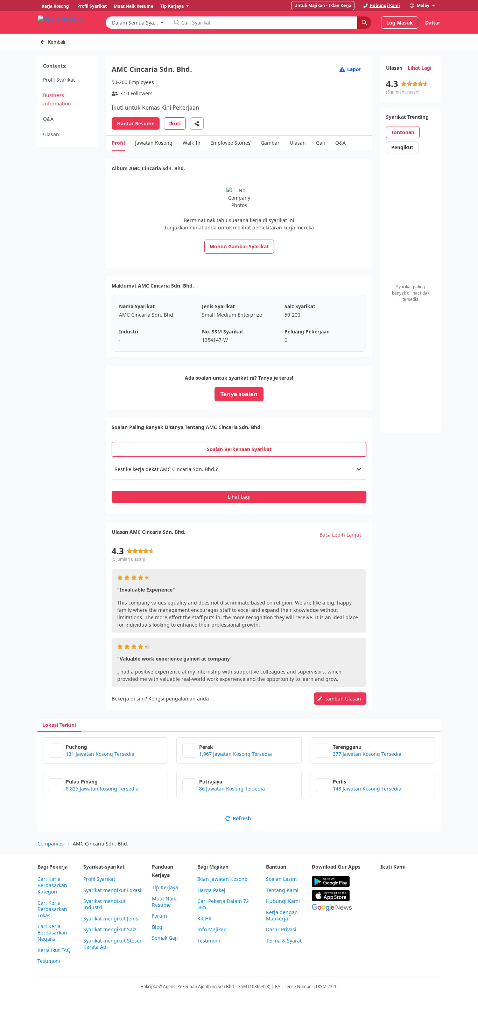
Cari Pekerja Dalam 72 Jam (223, 904)
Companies (50, 843)
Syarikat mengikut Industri (104, 904)
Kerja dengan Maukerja (282, 915)
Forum (159, 916)
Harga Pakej (211, 890)
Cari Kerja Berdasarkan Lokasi (52, 909)
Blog (157, 927)
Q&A (48, 119)
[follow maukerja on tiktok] (400, 899)
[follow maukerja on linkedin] (384, 899)
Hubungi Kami (283, 901)
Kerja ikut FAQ (54, 950)
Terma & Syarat (284, 941)
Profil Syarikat (59, 79)
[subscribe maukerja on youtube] (415, 882)
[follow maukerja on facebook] (384, 882)
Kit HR (204, 919)
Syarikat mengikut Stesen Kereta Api (113, 944)
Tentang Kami (282, 890)
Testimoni (48, 961)
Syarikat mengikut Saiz (109, 929)
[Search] (364, 22)
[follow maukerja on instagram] (431, 882)
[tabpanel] (239, 481)
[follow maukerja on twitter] (400, 882)
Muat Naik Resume (164, 902)
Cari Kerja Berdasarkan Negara (52, 932)
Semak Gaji (165, 938)
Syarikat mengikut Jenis (110, 919)
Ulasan (51, 134)
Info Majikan (212, 929)
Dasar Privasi (281, 929)
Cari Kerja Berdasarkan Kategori (52, 885)
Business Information (57, 99)
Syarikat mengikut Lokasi (112, 890)
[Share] (197, 123)
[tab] (239, 449)
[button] (239, 469)
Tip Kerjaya (165, 887)
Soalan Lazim (281, 879)
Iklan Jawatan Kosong (222, 879)
